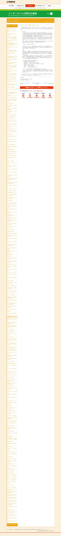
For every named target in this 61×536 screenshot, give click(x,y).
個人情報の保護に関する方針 (19, 529)
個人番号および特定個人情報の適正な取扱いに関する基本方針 (32, 529)
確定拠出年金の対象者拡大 (11, 363)
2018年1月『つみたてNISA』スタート (48, 83)
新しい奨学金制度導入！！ (11, 329)
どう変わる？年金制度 (10, 229)
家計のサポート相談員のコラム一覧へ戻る (36, 83)
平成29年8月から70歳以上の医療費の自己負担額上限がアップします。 (12, 326)
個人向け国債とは (10, 134)
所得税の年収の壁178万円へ (11, 28)
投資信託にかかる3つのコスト (11, 264)
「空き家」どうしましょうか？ (12, 373)
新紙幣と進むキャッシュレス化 (12, 95)
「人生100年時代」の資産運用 (12, 290)
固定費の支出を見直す (10, 509)
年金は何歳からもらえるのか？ (12, 458)
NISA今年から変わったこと (11, 400)
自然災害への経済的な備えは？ (12, 151)
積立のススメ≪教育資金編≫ (11, 481)
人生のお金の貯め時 (10, 103)
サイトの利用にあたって (10, 529)
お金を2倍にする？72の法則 (11, 487)
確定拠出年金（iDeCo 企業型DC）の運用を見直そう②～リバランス (12, 179)
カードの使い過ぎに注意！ (11, 309)
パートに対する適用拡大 (11, 361)
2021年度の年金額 (10, 200)
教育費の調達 (9, 405)
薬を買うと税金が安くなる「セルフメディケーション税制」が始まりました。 (12, 340)
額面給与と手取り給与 (10, 231)
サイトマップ (44, 529)
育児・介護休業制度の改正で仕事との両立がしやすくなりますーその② (12, 344)
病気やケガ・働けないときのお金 (25, 83)
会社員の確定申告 (10, 441)
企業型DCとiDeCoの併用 (11, 153)
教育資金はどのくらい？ (11, 463)
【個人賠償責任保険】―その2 (11, 347)
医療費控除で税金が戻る (11, 149)
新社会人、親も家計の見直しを (12, 97)
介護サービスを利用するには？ (12, 285)
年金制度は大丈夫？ (10, 456)
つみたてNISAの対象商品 (11, 144)
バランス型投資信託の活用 (11, 114)
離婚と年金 (9, 311)
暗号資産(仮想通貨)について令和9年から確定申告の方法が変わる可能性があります (12, 44)
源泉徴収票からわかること (11, 410)
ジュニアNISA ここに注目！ (11, 188)
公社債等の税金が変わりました (12, 371)
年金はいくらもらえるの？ (11, 451)
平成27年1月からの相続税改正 (12, 415)
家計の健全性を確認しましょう (12, 192)
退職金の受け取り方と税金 (11, 218)
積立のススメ (9, 483)
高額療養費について (10, 68)
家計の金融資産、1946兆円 (11, 190)
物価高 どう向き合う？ (11, 160)
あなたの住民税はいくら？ (11, 331)
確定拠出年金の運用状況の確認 (12, 233)
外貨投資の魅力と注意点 (11, 129)
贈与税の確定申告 (10, 436)
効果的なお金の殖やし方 (11, 489)
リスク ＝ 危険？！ (10, 485)
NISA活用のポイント (10, 446)
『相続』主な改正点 (10, 280)
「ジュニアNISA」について (11, 375)
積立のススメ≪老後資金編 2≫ (12, 477)
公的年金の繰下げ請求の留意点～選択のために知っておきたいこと (12, 100)
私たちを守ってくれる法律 (11, 272)
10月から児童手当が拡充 (11, 87)
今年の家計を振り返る (10, 377)
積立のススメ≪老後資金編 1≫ (12, 479)
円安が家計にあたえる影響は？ (12, 155)
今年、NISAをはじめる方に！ (11, 139)
